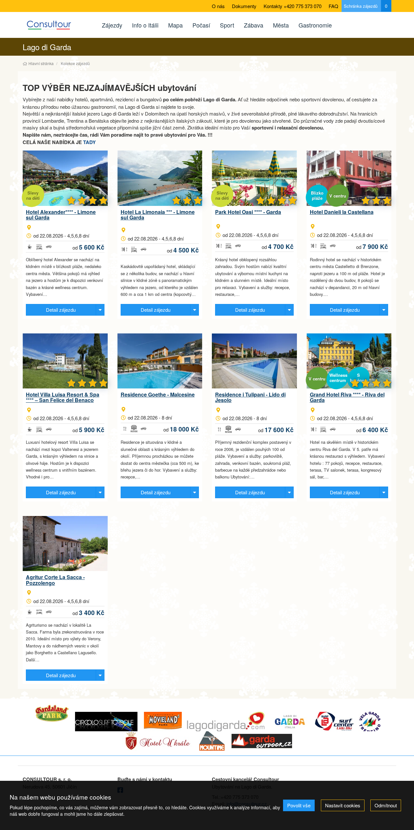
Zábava (253, 25)
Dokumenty (244, 6)
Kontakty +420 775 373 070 (292, 6)
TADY (89, 142)
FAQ (333, 6)
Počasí (201, 25)
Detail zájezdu (61, 309)
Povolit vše (298, 805)
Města (281, 25)
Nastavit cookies (342, 805)
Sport (227, 25)
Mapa (175, 25)
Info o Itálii (145, 25)
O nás (218, 6)
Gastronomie (315, 25)
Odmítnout (386, 805)
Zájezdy (112, 25)
